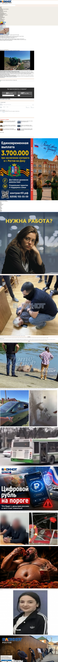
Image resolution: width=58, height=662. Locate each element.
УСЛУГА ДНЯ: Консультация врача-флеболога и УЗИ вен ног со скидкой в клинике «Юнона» (12, 36)
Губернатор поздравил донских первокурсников (18, 389)
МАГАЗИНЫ (4, 25)
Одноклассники (8, 80)
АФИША (1, 8)
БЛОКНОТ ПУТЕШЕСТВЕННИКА (4, 9)
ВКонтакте (11, 80)
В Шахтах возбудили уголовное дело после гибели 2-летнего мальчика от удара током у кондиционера (35, 389)
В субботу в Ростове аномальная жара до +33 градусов (41, 340)
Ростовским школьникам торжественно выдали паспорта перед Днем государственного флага (25, 388)
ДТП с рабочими (8, 99)
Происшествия (2, 49)
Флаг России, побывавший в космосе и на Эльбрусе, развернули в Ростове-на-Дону (29, 339)
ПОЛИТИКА (1, 16)
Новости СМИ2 (2, 132)
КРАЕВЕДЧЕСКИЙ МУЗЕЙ (3, 11)
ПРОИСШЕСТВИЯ (2, 17)
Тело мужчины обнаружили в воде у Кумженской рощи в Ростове (8, 388)
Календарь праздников (3, 26)
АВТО (0, 7)
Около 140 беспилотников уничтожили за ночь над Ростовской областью (26, 340)
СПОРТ (1, 18)
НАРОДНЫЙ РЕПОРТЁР (3, 13)
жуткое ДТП (1, 99)
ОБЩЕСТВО (1, 15)
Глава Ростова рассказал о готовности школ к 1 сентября (12, 340)
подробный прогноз (2, 201)
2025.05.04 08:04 (7, 110)
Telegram (14, 80)
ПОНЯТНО (6, 660)
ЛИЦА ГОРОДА (2, 12)
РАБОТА (5, 22)
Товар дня (1, 27)
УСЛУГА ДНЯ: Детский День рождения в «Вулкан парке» (7, 37)
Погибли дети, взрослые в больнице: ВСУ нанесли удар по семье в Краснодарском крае (10, 339)
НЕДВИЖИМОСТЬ (2, 14)
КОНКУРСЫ (1, 10)
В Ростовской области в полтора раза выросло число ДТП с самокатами (44, 388)
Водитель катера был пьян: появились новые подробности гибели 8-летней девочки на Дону (10, 545)
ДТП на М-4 (4, 99)
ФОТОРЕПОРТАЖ (2, 19)
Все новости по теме (2, 35)
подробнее (6, 201)
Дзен (16, 80)
